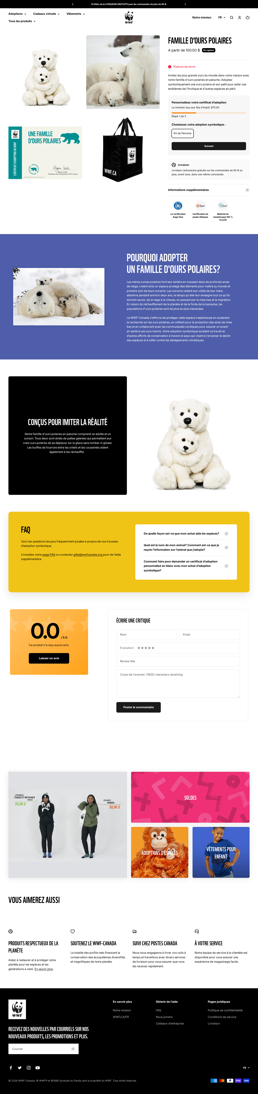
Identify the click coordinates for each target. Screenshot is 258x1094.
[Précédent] (72, 4)
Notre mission (201, 17)
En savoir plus (44, 969)
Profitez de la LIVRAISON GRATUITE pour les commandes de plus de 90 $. (129, 4)
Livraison (214, 1023)
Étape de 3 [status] (179, 116)
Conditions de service (222, 1017)
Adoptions (15, 14)
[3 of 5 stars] (145, 648)
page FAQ (48, 554)
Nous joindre (164, 1017)
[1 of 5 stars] (138, 648)
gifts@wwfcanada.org (88, 554)
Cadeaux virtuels (44, 14)
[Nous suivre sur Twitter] (19, 1067)
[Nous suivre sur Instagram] (28, 1067)
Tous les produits (20, 21)
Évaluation (127, 648)
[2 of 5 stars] (142, 648)
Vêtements (74, 14)
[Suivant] (185, 4)
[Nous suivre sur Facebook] (10, 1067)
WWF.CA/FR (121, 1017)
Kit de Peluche (182, 133)
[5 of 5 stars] (152, 648)
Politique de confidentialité (225, 1010)
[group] (209, 190)
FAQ (158, 1010)
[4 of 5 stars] (149, 648)
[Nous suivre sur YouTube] (37, 1067)
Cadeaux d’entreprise (170, 1023)
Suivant (208, 146)
